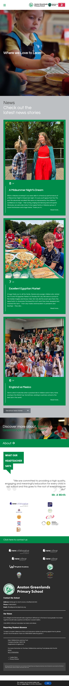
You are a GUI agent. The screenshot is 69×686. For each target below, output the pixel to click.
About (7, 443)
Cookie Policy (14, 657)
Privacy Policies (14, 659)
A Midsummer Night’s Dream (26, 190)
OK (48, 683)
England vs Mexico (20, 387)
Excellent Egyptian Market (24, 288)
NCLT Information (13, 652)
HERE (8, 623)
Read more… (54, 210)
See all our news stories (14, 410)
